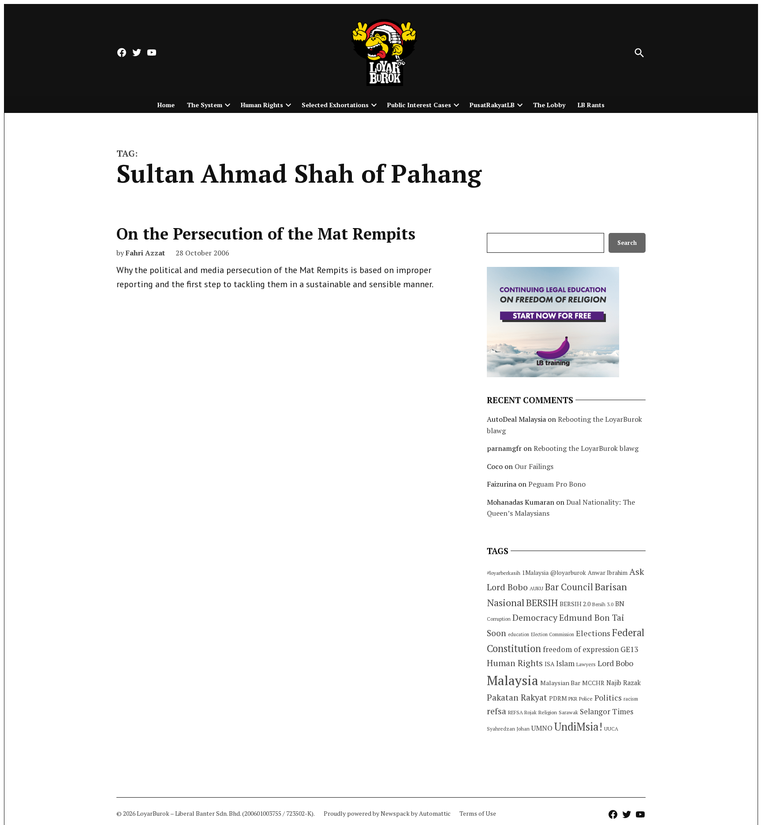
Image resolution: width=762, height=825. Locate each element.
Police (586, 698)
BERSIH (542, 602)
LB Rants (591, 105)
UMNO (542, 728)
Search (627, 243)
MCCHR (593, 683)
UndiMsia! (578, 727)
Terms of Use (477, 813)
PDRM (558, 698)
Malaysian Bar (560, 683)
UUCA (611, 728)
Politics (608, 697)
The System (204, 105)
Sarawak (568, 712)
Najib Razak (623, 683)
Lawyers (586, 664)
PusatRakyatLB (492, 105)
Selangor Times (606, 711)
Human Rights (262, 105)
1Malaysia (535, 573)
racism (631, 698)
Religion (547, 712)
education (518, 634)
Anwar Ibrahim (608, 573)
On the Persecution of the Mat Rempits (265, 233)
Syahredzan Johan (508, 728)
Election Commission (552, 634)
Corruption (499, 619)
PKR (572, 698)
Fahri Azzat (145, 253)
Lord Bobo (615, 663)
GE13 (629, 649)
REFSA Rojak (522, 712)
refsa (496, 711)
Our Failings (534, 466)
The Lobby (549, 105)
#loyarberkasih (503, 573)
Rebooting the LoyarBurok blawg (586, 448)
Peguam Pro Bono (557, 484)
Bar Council (569, 587)
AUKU (536, 588)
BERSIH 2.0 (575, 604)
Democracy (534, 617)
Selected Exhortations (335, 105)
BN (619, 603)
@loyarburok (568, 573)
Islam (565, 663)
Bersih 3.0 (602, 604)
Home (166, 105)
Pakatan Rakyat (517, 697)
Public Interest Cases (419, 105)
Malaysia (512, 680)
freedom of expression (581, 649)
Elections (593, 633)
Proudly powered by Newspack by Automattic (387, 813)
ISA (549, 664)
